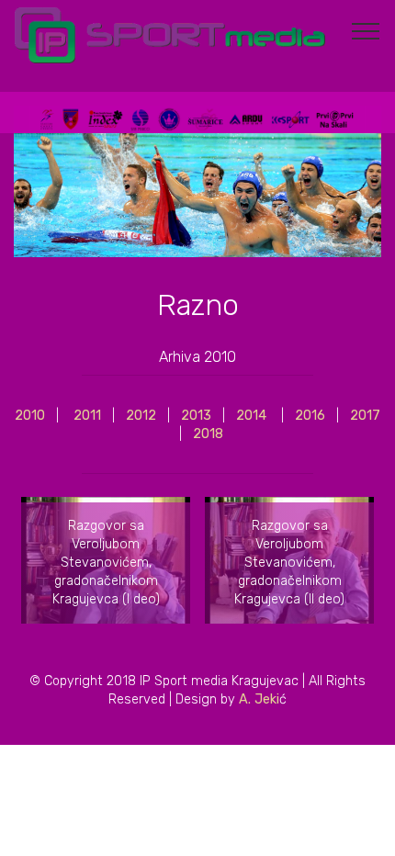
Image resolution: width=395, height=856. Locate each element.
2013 (196, 415)
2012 (139, 415)
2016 (315, 415)
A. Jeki (259, 699)
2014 (251, 415)
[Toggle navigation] (366, 30)
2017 (365, 415)
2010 (30, 415)
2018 (208, 434)
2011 (87, 415)
